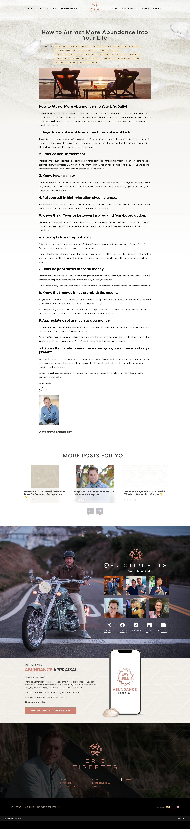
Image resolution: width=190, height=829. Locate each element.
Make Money (61, 58)
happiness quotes (88, 50)
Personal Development (65, 62)
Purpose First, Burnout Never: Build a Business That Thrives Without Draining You (145, 494)
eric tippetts (98, 46)
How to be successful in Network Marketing (75, 54)
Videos (145, 9)
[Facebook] (122, 625)
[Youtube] (163, 625)
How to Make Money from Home (111, 54)
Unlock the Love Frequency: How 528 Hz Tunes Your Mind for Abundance (93, 494)
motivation (108, 58)
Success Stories (69, 9)
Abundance (60, 46)
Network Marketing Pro (128, 58)
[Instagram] (108, 625)
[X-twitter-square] (136, 625)
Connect (157, 9)
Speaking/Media (130, 9)
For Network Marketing (66, 50)
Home (29, 9)
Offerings (52, 9)
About (39, 9)
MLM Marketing (77, 58)
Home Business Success (109, 50)
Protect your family (88, 62)
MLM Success (94, 58)
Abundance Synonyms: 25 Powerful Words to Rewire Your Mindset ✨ (44, 493)
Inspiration (134, 54)
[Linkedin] (149, 625)
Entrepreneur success (79, 46)
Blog (115, 9)
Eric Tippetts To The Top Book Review (123, 46)
